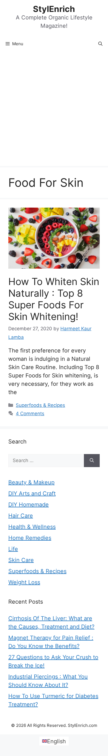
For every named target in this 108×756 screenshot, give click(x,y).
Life (13, 549)
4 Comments (30, 413)
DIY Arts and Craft (32, 493)
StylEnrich (54, 9)
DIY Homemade (28, 504)
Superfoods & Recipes (40, 405)
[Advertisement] (54, 109)
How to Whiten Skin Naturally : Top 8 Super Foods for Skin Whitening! (53, 299)
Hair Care (20, 515)
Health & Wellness (32, 526)
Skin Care (21, 560)
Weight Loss (24, 582)
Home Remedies (29, 538)
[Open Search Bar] (100, 44)
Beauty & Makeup (31, 482)
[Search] (92, 460)
